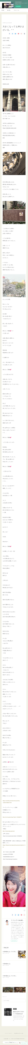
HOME (2, 10)
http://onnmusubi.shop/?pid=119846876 (12, 817)
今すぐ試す (18, 6)
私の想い (9, 10)
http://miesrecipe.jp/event (9, 831)
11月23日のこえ (6, 963)
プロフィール (16, 10)
